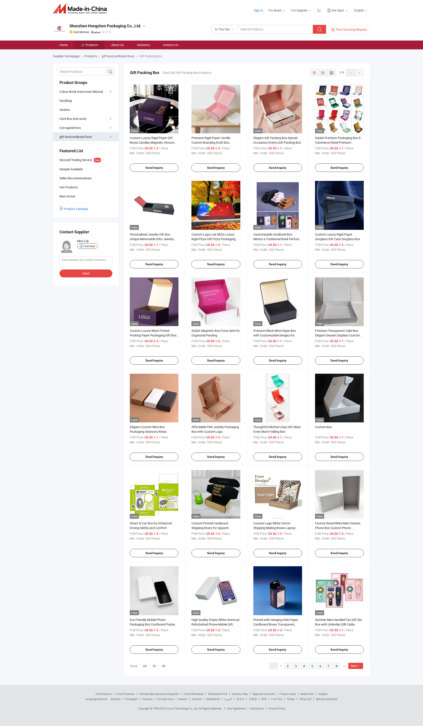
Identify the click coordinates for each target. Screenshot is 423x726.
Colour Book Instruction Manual (81, 91)
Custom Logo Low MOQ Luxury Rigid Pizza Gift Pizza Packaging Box (213, 239)
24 (145, 666)
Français (147, 699)
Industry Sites (240, 694)
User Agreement (236, 708)
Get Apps (338, 10)
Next (354, 666)
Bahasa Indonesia (327, 699)
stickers (64, 110)
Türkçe (291, 699)
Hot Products (103, 694)
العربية (228, 699)
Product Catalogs (76, 209)
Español (116, 699)
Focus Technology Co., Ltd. (183, 708)
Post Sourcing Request (351, 29)
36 (154, 666)
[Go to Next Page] (359, 72)
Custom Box (323, 427)
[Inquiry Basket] (319, 10)
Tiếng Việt (305, 699)
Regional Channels (263, 694)
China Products (125, 694)
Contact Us (170, 45)
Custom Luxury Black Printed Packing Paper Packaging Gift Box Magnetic (153, 335)
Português (131, 699)
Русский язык (165, 699)
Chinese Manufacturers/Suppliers (159, 694)
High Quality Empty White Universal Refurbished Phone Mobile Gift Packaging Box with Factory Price (215, 624)
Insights (323, 694)
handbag (65, 100)
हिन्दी (264, 699)
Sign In (258, 10)
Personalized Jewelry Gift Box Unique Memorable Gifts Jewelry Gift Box (152, 239)
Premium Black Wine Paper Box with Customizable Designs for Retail (274, 335)
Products (91, 45)
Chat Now (89, 246)
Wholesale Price (217, 694)
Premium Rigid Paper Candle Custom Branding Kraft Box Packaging (210, 142)
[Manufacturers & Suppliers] (81, 9)
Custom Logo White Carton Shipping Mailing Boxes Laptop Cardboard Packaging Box (274, 528)
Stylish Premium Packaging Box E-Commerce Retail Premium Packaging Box (338, 142)
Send (86, 273)
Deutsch (197, 699)
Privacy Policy (277, 708)
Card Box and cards (72, 119)
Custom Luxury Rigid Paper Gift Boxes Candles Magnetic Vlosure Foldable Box (152, 142)
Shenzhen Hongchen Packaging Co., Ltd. (105, 26)
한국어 (240, 699)
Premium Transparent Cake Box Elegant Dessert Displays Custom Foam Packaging (337, 335)
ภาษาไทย (276, 699)
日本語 (253, 699)
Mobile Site (307, 694)
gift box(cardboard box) (75, 137)
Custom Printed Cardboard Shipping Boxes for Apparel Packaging (209, 528)
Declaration (257, 708)
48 (163, 666)
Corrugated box (70, 128)
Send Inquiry (154, 167)
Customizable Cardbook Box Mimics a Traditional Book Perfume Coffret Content (277, 239)
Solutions (143, 45)
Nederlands (213, 699)
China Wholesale (194, 694)
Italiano (182, 699)
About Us (117, 45)
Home (63, 45)
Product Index (287, 694)
